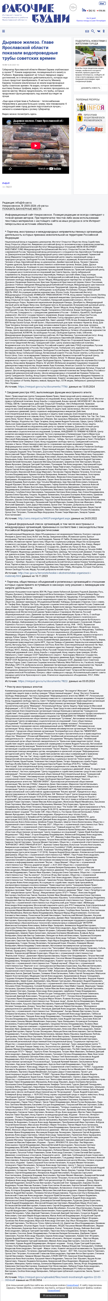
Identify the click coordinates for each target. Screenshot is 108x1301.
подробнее (72, 1285)
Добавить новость (90, 88)
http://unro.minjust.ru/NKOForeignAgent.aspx (44, 518)
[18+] (35, 14)
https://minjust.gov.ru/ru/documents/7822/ (43, 681)
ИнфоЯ (6, 183)
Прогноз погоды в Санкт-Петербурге (91, 21)
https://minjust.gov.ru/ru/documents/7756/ (43, 386)
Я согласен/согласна (54, 1295)
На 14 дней (91, 18)
